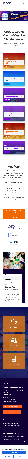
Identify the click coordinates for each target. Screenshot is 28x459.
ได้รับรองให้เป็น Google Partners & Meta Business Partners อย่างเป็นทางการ (14, 214)
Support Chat (14, 327)
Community (14, 346)
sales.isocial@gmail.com (13, 412)
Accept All (14, 452)
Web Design (8, 279)
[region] (14, 452)
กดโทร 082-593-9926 (12, 406)
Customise (7, 456)
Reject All (20, 456)
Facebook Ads (8, 277)
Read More (7, 66)
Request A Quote (14, 364)
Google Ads (8, 274)
